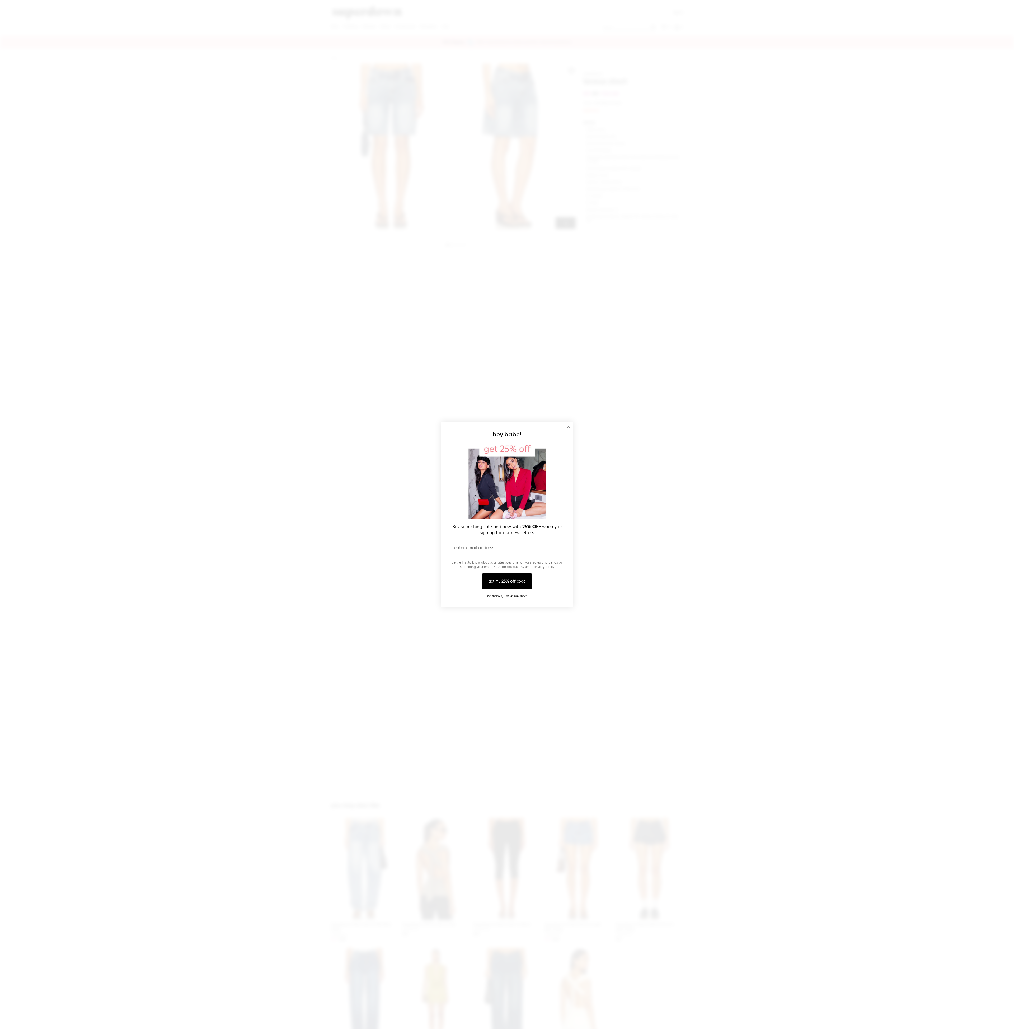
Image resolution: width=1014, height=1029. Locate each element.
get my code (507, 581)
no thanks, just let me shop (507, 596)
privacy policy (544, 567)
